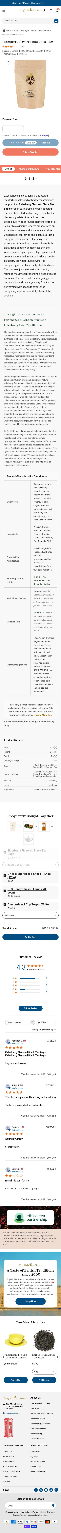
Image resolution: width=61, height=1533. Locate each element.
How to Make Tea (43, 715)
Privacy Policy (36, 1433)
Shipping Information (11, 1471)
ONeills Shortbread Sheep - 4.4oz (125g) (29, 875)
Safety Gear (35, 1451)
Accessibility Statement (40, 1423)
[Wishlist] (51, 10)
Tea (15, 31)
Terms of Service (37, 1438)
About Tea (34, 1409)
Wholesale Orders (37, 1418)
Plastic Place (35, 1466)
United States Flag (38, 1471)
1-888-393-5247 (13, 1413)
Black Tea (35, 31)
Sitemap (6, 1481)
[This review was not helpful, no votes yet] (53, 1074)
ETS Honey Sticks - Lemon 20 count (27, 890)
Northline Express (37, 1461)
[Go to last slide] (4, 1357)
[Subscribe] (53, 1505)
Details (8, 168)
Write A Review (30, 1008)
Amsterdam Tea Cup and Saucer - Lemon (15, 1356)
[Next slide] (57, 1357)
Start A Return (8, 1461)
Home (8, 31)
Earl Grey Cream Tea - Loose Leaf (44, 1356)
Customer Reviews (29, 169)
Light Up (34, 1456)
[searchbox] (17, 1022)
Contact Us (7, 1451)
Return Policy (8, 1456)
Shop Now (30, 1301)
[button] (4, 10)
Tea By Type (23, 31)
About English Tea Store (40, 1404)
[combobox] (44, 1029)
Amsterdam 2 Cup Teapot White (28, 904)
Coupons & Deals (10, 1476)
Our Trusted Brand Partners (41, 1414)
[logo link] (15, 1398)
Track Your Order (10, 1466)
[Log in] (45, 10)
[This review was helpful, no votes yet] (48, 1074)
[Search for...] (56, 21)
